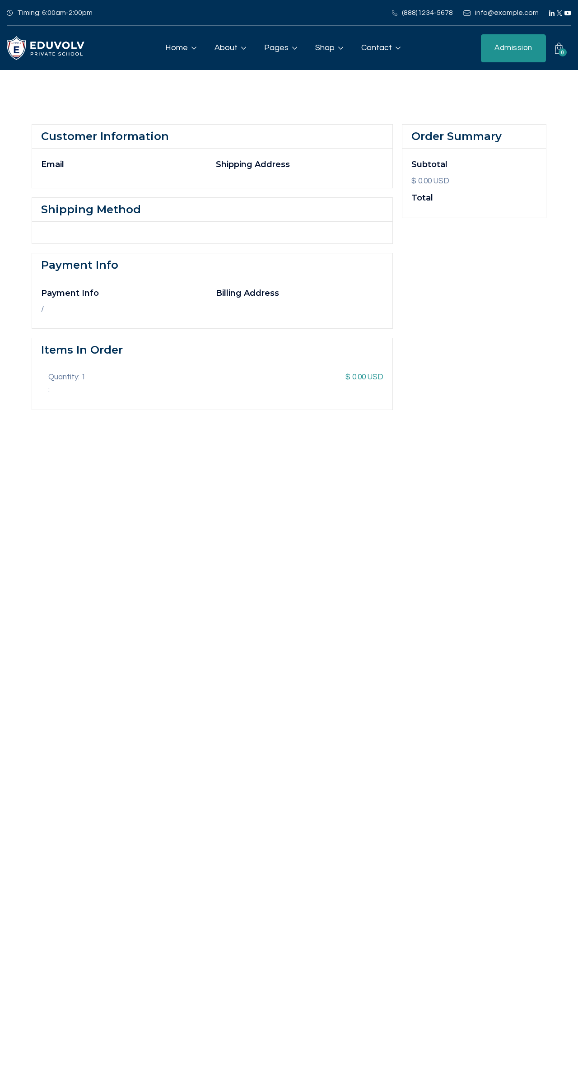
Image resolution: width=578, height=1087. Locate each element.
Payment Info (70, 293)
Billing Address (247, 293)
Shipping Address (253, 164)
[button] (180, 48)
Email (52, 164)
